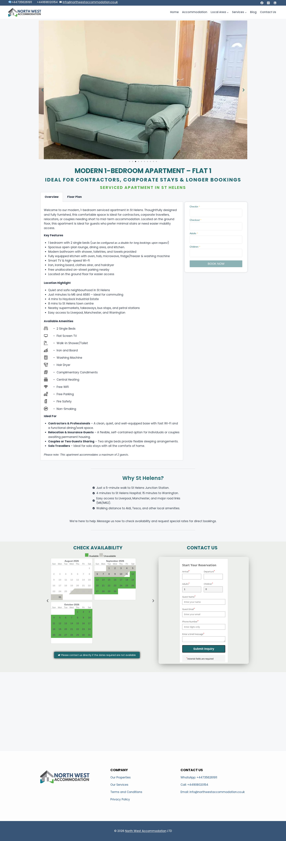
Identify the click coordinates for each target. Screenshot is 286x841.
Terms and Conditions (126, 792)
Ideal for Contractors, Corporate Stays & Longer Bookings (143, 179)
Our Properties (120, 777)
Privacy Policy (120, 799)
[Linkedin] (275, 3)
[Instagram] (268, 3)
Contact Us (268, 12)
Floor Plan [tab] (74, 197)
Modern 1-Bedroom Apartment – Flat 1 (143, 170)
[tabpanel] (111, 331)
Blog (253, 12)
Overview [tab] (52, 197)
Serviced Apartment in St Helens (143, 187)
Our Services (119, 785)
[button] (42, 90)
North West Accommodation (145, 831)
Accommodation (194, 12)
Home (174, 12)
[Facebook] (262, 3)
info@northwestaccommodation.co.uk (90, 2)
